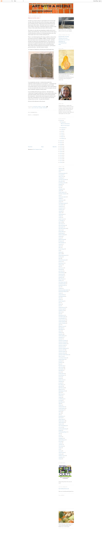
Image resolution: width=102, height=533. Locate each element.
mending (60, 332)
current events (61, 219)
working (60, 454)
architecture (61, 170)
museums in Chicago (62, 340)
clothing (60, 198)
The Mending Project (63, 42)
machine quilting (62, 321)
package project (62, 359)
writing (60, 458)
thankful (60, 430)
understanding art (62, 439)
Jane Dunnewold (62, 296)
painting (60, 361)
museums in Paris (62, 353)
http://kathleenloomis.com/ (64, 488)
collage (60, 201)
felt (59, 250)
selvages (60, 405)
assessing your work (62, 179)
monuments (61, 337)
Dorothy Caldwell (62, 234)
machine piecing (62, 320)
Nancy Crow (61, 356)
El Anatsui (61, 241)
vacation (45, 107)
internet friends (61, 294)
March (62, 136)
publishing (61, 381)
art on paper (61, 174)
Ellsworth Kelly (62, 242)
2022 (61, 140)
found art (60, 261)
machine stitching (62, 323)
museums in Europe (62, 342)
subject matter (61, 419)
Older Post (55, 146)
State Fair (60, 417)
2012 (61, 158)
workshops (61, 457)
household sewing (62, 283)
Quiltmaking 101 (62, 41)
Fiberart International (63, 255)
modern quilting (62, 335)
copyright (60, 211)
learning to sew (61, 310)
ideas (60, 286)
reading (60, 397)
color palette (61, 204)
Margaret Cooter (62, 326)
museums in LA (61, 346)
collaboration (61, 200)
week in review (61, 452)
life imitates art (61, 315)
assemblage (61, 178)
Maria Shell (61, 327)
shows (60, 411)
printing (60, 378)
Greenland (61, 269)
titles (60, 433)
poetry (60, 372)
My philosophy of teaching (64, 36)
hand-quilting (61, 275)
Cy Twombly (61, 220)
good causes (61, 267)
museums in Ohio (62, 351)
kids (59, 302)
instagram (60, 288)
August (62, 129)
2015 (61, 153)
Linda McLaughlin (62, 316)
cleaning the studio (62, 196)
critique (60, 215)
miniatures (61, 334)
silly (59, 414)
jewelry (60, 299)
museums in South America (64, 354)
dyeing (60, 238)
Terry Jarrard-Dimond (63, 425)
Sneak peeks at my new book (64, 39)
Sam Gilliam (61, 402)
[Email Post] (47, 106)
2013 (61, 157)
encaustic (60, 244)
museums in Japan (62, 345)
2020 (61, 144)
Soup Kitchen (61, 416)
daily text (60, 230)
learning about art (62, 307)
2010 (61, 162)
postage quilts (61, 373)
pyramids (60, 383)
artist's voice (61, 176)
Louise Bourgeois (62, 318)
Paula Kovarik (61, 365)
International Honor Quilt (63, 290)
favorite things (61, 249)
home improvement (62, 282)
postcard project (62, 375)
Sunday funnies (61, 421)
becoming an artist (62, 182)
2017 (61, 149)
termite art (60, 424)
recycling (60, 400)
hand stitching (61, 272)
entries (60, 245)
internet (60, 293)
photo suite (61, 367)
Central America (62, 192)
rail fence (60, 395)
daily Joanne (39, 107)
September (63, 127)
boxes (60, 187)
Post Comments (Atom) (37, 149)
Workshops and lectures (63, 38)
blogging (60, 184)
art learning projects (62, 173)
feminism (60, 252)
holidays (60, 280)
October (62, 122)
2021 (61, 142)
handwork (60, 277)
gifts (59, 266)
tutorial (60, 436)
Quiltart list (61, 389)
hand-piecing (61, 274)
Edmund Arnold (62, 239)
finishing (60, 256)
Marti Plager (61, 329)
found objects (61, 263)
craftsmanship (61, 214)
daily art (34, 107)
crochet (60, 217)
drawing (60, 236)
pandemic (60, 362)
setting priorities (62, 406)
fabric (60, 247)
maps (60, 324)
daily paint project (62, 225)
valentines (61, 444)
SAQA (60, 403)
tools (60, 435)
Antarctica (61, 168)
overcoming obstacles (63, 357)
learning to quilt (62, 309)
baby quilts (61, 181)
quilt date (60, 386)
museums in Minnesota (63, 348)
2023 (61, 120)
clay (59, 195)
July (62, 131)
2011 (61, 160)
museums (60, 338)
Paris (59, 364)
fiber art (60, 253)
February (63, 138)
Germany (60, 264)
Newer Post (30, 146)
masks (60, 331)
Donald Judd (61, 233)
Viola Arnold (61, 446)
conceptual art (61, 208)
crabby (60, 212)
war (59, 449)
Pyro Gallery (61, 384)
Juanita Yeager (61, 301)
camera (60, 190)
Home (42, 146)
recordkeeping (61, 398)
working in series (62, 455)
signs (60, 413)
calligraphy (61, 189)
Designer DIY (61, 231)
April (62, 134)
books (60, 185)
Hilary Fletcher (61, 279)
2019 (61, 146)
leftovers (60, 312)
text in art (60, 427)
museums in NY (62, 350)
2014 (61, 155)
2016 (61, 151)
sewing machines (62, 408)
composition (61, 206)
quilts (60, 392)
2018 (61, 148)
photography (61, 368)
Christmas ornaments (62, 193)
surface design (61, 422)
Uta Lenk (60, 441)
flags (59, 258)
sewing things (61, 409)
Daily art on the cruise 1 (65, 125)
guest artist (61, 271)
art (59, 171)
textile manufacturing (63, 428)
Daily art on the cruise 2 (65, 123)
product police (61, 379)
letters (60, 313)
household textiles (62, 285)
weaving (60, 450)
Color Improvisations (63, 203)
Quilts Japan (61, 394)
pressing (60, 376)
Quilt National (61, 387)
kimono (60, 304)
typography (61, 438)
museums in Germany (63, 343)
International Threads (63, 291)
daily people (61, 226)
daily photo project (62, 228)
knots (60, 305)
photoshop (61, 370)
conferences (61, 209)
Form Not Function (62, 260)
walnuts (60, 447)
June (62, 133)
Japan (60, 297)
